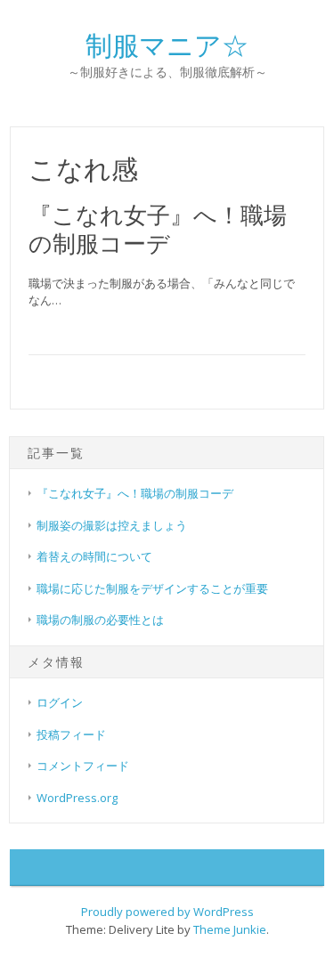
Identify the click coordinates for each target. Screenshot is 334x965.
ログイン (60, 702)
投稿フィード (71, 734)
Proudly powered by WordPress (167, 912)
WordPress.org (77, 798)
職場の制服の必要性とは (100, 620)
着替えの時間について (94, 556)
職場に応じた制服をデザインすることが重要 (152, 588)
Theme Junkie (229, 929)
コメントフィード (83, 766)
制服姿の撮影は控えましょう (112, 525)
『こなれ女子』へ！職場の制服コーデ (158, 228)
